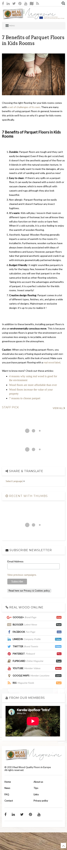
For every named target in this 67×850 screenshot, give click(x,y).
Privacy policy (41, 800)
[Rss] (37, 3)
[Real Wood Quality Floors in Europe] (33, 17)
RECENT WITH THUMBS (28, 496)
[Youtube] (25, 3)
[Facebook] (3, 3)
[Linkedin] (8, 3)
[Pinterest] (19, 3)
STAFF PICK (10, 407)
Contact (8, 800)
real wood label (52, 362)
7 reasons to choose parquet (24, 398)
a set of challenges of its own (24, 107)
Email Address (15, 561)
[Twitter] (14, 3)
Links (36, 794)
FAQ (6, 794)
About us (38, 781)
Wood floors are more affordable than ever (33, 384)
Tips (36, 788)
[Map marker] (31, 3)
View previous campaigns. (22, 574)
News (7, 788)
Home (7, 781)
